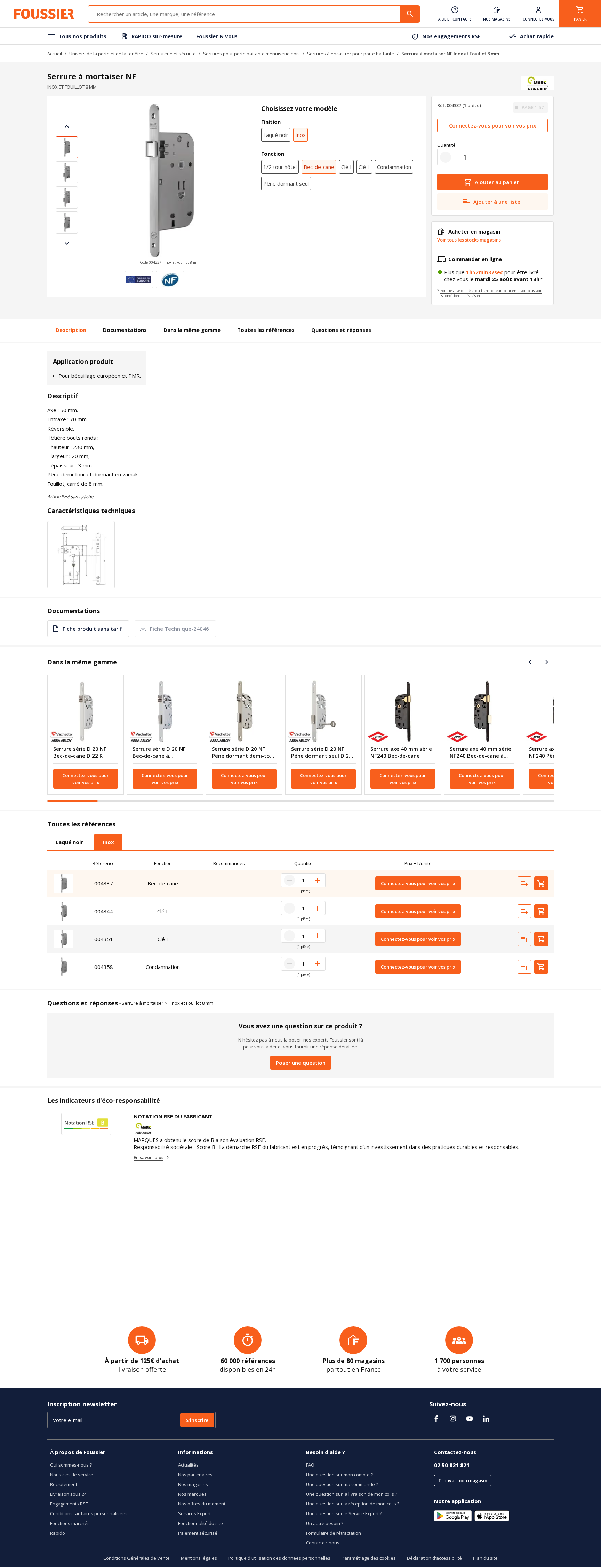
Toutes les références (266, 329)
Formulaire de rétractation (333, 1533)
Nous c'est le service (71, 1474)
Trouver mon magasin (462, 1480)
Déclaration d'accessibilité (434, 1558)
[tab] (69, 842)
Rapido (57, 1533)
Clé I (346, 166)
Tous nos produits (82, 36)
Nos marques (192, 1494)
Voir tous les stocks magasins (469, 240)
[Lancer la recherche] (410, 14)
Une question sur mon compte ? (339, 1474)
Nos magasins (193, 1484)
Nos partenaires (195, 1474)
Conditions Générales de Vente (136, 1558)
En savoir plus (148, 1157)
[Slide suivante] (67, 243)
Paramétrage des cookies (369, 1558)
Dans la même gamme (192, 329)
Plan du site (485, 1558)
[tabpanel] (300, 919)
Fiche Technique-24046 (179, 628)
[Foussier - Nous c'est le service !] (44, 14)
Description (71, 329)
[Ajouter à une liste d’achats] (524, 883)
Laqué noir (275, 134)
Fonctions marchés (70, 1523)
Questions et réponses (341, 329)
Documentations (125, 329)
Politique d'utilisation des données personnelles (279, 1558)
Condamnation (394, 166)
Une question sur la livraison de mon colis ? (351, 1494)
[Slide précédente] (67, 126)
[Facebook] (436, 1419)
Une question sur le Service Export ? (344, 1513)
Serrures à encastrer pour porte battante (350, 53)
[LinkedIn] (486, 1419)
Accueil (54, 53)
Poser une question (301, 1062)
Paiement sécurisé (197, 1533)
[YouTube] (469, 1419)
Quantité (446, 145)
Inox (300, 134)
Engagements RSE (69, 1504)
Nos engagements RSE (451, 36)
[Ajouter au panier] (541, 883)
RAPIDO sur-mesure (156, 36)
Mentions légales (199, 1558)
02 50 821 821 (452, 1465)
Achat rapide (537, 36)
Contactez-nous (322, 1543)
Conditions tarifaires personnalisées (89, 1513)
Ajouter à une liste (496, 201)
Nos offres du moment (201, 1504)
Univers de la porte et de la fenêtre (106, 53)
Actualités (188, 1465)
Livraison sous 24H (70, 1494)
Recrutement (63, 1484)
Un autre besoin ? (324, 1523)
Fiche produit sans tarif (92, 628)
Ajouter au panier (497, 182)
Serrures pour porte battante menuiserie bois (251, 53)
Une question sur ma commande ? (342, 1484)
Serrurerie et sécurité (173, 53)
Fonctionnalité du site (200, 1523)
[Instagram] (453, 1419)
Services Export (194, 1513)
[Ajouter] (484, 157)
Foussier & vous (217, 36)
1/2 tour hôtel (280, 166)
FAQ (310, 1465)
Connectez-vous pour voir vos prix (492, 125)
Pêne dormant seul (286, 183)
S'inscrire (197, 1420)
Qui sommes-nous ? (71, 1465)
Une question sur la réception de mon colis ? (352, 1504)
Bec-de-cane (319, 166)
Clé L (364, 166)
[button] (169, 185)
